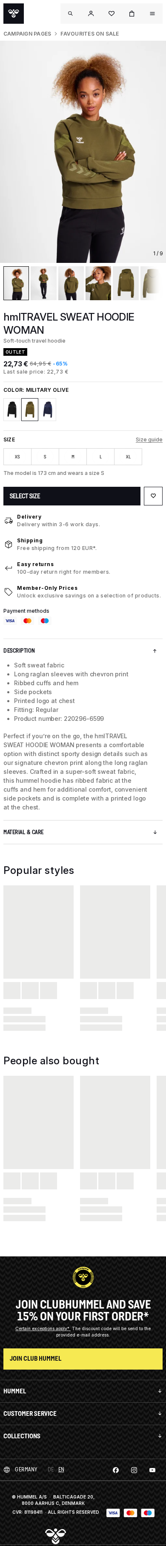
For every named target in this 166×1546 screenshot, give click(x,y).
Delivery (29, 516)
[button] (91, 13)
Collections (21, 1436)
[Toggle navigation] (70, 13)
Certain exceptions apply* (43, 1328)
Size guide (149, 439)
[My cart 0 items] (132, 13)
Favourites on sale (89, 34)
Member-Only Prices (47, 588)
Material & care (23, 832)
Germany (26, 1469)
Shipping (30, 540)
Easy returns (35, 564)
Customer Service (30, 1413)
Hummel (14, 1391)
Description (19, 650)
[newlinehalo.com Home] (13, 13)
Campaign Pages (27, 34)
